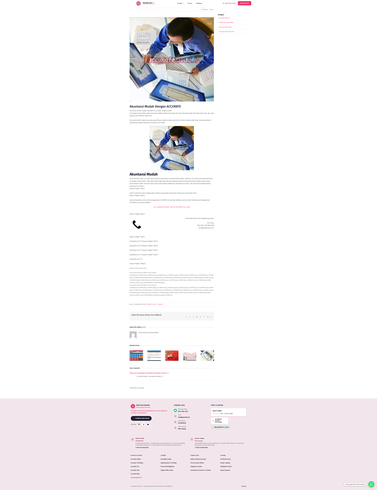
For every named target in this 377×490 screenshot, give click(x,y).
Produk (179, 3)
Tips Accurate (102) (225, 27)
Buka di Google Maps (143, 447)
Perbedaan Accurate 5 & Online (200, 470)
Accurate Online (136, 459)
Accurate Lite (135, 466)
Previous (205, 9)
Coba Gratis (244, 3)
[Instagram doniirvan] (139, 424)
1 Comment (160, 304)
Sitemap (243, 486)
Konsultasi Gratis (166, 459)
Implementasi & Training (168, 463)
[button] (371, 484)
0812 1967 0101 (230, 3)
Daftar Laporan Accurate (198, 459)
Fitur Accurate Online (197, 463)
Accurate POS (135, 470)
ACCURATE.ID (182, 423)
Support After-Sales (167, 470)
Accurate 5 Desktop (137, 463)
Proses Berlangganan (167, 466)
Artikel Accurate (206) (226, 22)
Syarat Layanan (225, 470)
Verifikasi (199, 3)
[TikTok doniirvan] (143, 424)
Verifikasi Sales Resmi (142, 418)
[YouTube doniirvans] (148, 424)
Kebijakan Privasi (226, 466)
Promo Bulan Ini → (136, 477)
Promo (190, 3)
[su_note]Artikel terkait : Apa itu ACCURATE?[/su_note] (172, 207)
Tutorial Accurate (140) (226, 31)
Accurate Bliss (135, 474)
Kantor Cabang (225, 463)
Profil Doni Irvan (225, 459)
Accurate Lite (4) (224, 18)
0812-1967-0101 (183, 411)
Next (211, 9)
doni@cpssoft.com (184, 417)
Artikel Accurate (151, 304)
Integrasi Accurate (196, 466)
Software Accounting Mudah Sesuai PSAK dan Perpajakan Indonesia (148, 373)
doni (132, 304)
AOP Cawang (182, 429)
